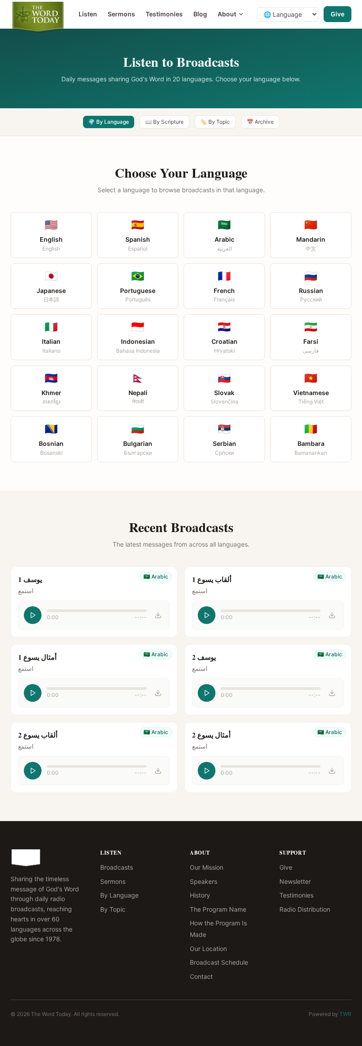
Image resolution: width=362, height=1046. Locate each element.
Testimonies (164, 14)
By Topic (112, 909)
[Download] (158, 615)
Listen (88, 14)
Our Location (208, 948)
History (200, 895)
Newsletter (295, 881)
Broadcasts (116, 867)
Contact (201, 976)
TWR (345, 1014)
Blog (200, 14)
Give (337, 14)
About (227, 14)
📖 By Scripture (164, 121)
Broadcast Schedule (219, 962)
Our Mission (206, 867)
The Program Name (218, 909)
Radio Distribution (304, 909)
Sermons (121, 14)
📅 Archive (260, 121)
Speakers (203, 881)
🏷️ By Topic (215, 121)
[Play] (32, 615)
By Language (119, 895)
